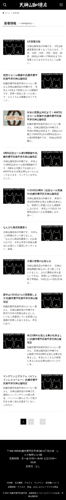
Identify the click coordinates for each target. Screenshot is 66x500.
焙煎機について (52, 482)
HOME (10, 482)
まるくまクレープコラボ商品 (45, 486)
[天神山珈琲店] (33, 5)
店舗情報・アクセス (16, 486)
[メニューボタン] (61, 5)
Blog (29, 486)
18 (42, 421)
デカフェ (28, 482)
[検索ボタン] (5, 5)
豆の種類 (18, 482)
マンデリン (39, 482)
